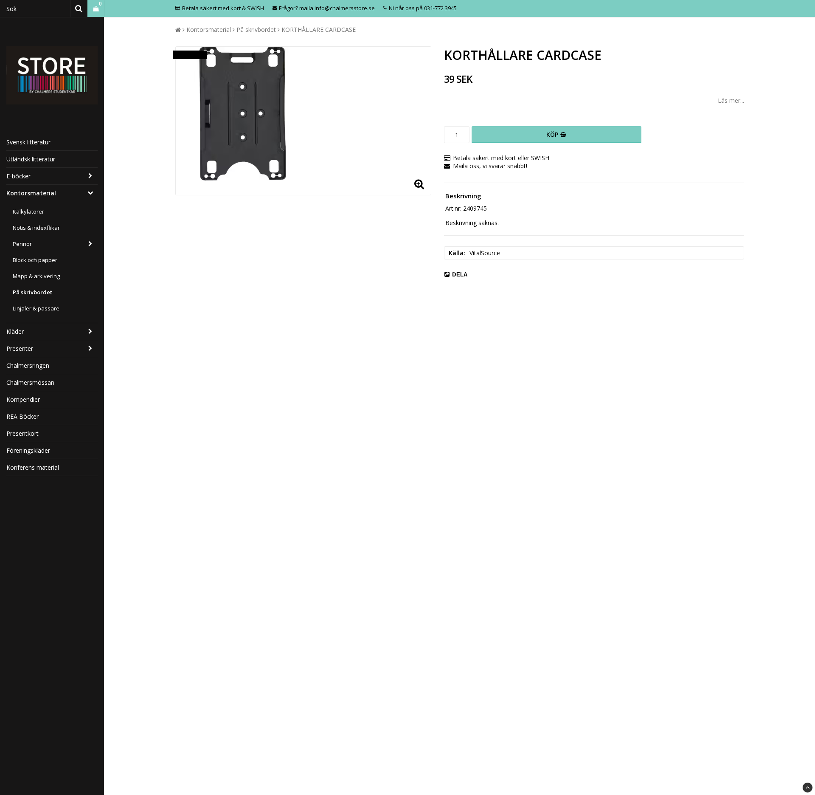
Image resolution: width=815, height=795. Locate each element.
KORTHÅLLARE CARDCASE (318, 29)
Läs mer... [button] (731, 100)
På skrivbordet (32, 292)
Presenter (19, 348)
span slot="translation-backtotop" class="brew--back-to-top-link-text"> (807, 787)
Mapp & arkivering (36, 276)
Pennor (22, 244)
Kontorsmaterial (31, 193)
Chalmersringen (27, 365)
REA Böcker (22, 416)
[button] (95, 8)
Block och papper (35, 260)
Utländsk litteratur (30, 159)
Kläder (15, 331)
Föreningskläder (28, 450)
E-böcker (18, 176)
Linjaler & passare (36, 308)
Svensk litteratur (28, 142)
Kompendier (23, 399)
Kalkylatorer (28, 211)
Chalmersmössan (30, 382)
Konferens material (32, 467)
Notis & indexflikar (36, 227)
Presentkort (22, 433)
